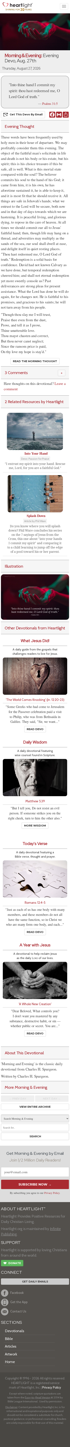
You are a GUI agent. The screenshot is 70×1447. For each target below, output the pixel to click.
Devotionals (14, 1331)
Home (10, 1362)
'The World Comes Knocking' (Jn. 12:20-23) (35, 700)
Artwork (11, 1354)
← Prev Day (17, 1098)
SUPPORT (11, 1242)
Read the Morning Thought (35, 361)
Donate (12, 1263)
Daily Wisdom (35, 742)
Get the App (19, 1302)
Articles (10, 1346)
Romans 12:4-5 (35, 902)
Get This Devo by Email (26, 114)
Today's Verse (35, 843)
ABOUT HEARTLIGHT (23, 1209)
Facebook (17, 1293)
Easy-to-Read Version (37, 1397)
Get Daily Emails (35, 1281)
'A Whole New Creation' (35, 1004)
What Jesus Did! (35, 640)
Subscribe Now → (35, 1184)
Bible (9, 1338)
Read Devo (35, 729)
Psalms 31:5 (49, 103)
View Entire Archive (35, 1106)
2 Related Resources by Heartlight (34, 401)
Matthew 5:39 (35, 801)
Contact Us (18, 1311)
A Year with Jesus (35, 945)
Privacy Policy (52, 1193)
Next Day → (52, 1098)
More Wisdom (35, 825)
